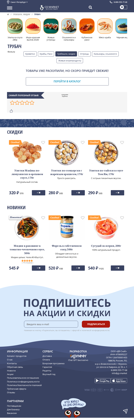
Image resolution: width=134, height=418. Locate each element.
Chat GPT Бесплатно (78, 360)
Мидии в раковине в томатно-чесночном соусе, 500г (27, 250)
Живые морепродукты (69, 60)
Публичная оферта (16, 388)
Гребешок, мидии (21, 14)
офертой (76, 330)
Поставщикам (14, 405)
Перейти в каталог (67, 81)
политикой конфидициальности (96, 330)
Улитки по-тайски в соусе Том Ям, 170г (106, 172)
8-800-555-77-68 (120, 2)
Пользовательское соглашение (23, 377)
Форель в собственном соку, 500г (67, 248)
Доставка (47, 356)
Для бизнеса (13, 409)
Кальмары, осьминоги (105, 53)
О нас (10, 359)
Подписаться (96, 324)
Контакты (12, 363)
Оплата (46, 359)
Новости (11, 370)
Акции (10, 374)
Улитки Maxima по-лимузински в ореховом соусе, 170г (27, 174)
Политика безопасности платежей (24, 385)
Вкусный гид (48, 374)
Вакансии (12, 413)
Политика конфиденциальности (23, 381)
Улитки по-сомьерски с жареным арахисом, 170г (66, 172)
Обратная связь (15, 367)
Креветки (30, 53)
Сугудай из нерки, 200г (106, 246)
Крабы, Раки (46, 53)
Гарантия (47, 367)
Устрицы (84, 53)
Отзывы (11, 392)
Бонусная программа (53, 363)
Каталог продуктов (16, 356)
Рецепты (46, 370)
